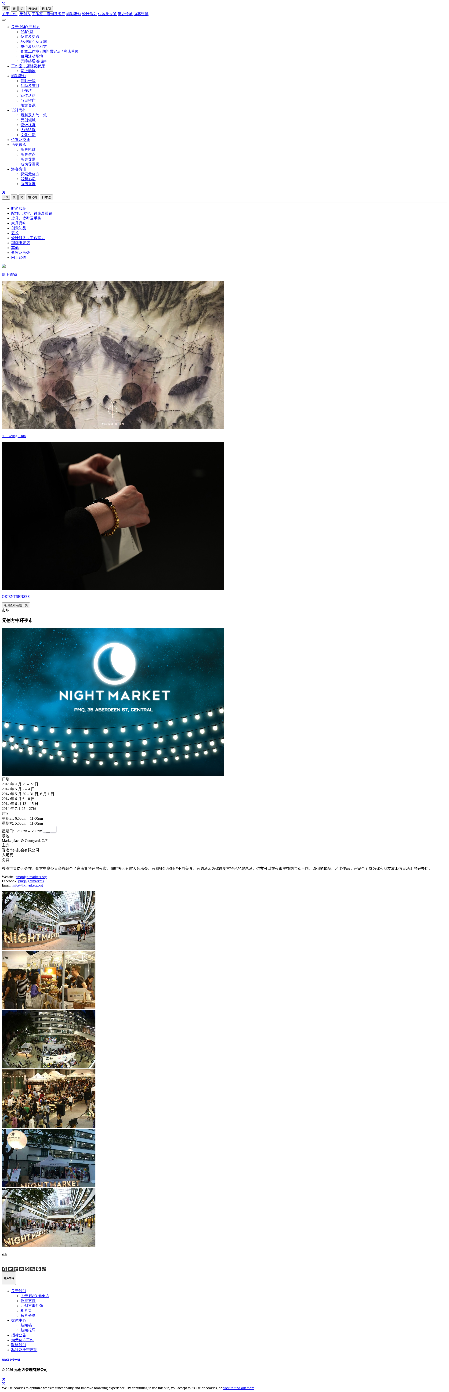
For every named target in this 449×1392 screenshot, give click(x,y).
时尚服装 (18, 208)
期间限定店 (20, 243)
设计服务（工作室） (28, 238)
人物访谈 (28, 130)
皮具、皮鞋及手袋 (26, 218)
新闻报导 (28, 1330)
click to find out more (238, 1388)
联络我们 (18, 1345)
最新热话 (28, 179)
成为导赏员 (30, 164)
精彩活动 (73, 14)
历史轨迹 (28, 149)
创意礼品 (18, 228)
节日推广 (28, 100)
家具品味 (18, 223)
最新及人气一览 (34, 115)
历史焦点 (28, 154)
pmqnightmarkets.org (31, 877)
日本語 (46, 9)
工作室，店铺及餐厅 (48, 14)
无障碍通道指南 (34, 61)
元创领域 (28, 120)
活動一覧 (28, 81)
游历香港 (28, 184)
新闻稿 (26, 1325)
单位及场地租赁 (34, 46)
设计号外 (89, 14)
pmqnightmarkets (31, 881)
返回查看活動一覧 (16, 605)
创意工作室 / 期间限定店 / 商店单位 (50, 51)
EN (6, 9)
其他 (15, 248)
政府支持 (28, 1301)
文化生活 (28, 135)
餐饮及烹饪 (20, 253)
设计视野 (28, 125)
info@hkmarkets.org (27, 885)
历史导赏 (28, 159)
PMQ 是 (27, 32)
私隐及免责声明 (24, 1350)
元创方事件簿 (32, 1306)
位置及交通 (107, 14)
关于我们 (18, 1291)
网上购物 (28, 71)
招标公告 (18, 1335)
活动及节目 (30, 86)
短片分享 (28, 1315)
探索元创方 (30, 174)
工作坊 (26, 91)
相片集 (26, 1311)
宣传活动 (28, 95)
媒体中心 (18, 1320)
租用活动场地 (32, 56)
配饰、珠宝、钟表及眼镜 (31, 213)
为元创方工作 (22, 1340)
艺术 (15, 233)
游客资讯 (141, 14)
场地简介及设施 (34, 41)
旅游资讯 (28, 105)
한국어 (32, 9)
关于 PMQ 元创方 (16, 14)
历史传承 (125, 14)
